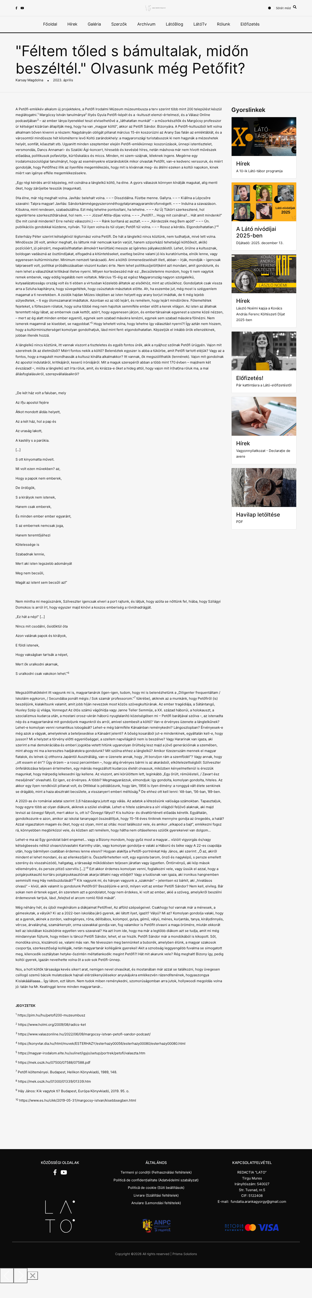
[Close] (32, 1276)
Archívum (146, 24)
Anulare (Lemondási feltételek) (156, 1203)
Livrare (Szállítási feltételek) (156, 1195)
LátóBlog (174, 24)
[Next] (20, 1275)
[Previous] (7, 1275)
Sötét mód (283, 8)
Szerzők (119, 24)
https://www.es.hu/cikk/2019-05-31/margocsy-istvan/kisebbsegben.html (77, 1100)
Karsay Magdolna (29, 80)
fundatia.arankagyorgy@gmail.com (258, 1201)
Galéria (94, 24)
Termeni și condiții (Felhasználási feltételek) (156, 1172)
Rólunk (223, 24)
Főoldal (50, 24)
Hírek (72, 24)
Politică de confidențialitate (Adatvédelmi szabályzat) (156, 1180)
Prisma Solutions (184, 1254)
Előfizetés (250, 24)
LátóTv (200, 24)
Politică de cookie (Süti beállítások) (156, 1187)
